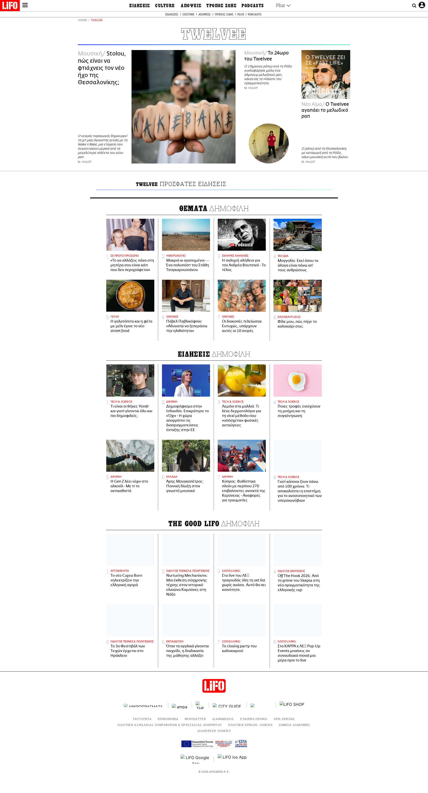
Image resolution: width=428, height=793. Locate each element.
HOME (82, 20)
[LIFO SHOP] (292, 705)
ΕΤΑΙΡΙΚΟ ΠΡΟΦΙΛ (254, 718)
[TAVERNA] (261, 705)
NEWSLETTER (195, 718)
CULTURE (165, 5)
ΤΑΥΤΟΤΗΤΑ (142, 718)
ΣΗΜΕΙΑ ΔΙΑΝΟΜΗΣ (294, 724)
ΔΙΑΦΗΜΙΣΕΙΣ (223, 718)
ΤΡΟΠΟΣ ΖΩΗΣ (221, 5)
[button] (25, 6)
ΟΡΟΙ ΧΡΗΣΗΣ (284, 718)
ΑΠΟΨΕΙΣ (191, 5)
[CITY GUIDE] (228, 705)
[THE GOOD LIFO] (200, 705)
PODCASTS (252, 5)
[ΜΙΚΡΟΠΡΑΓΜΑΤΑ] (144, 705)
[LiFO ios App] (232, 759)
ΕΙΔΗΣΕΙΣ (139, 5)
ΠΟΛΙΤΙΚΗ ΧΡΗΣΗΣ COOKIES (250, 724)
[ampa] (180, 705)
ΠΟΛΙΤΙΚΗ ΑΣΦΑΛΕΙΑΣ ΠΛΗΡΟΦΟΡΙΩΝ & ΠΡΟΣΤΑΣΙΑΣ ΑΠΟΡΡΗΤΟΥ (170, 724)
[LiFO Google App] (195, 759)
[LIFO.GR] (10, 6)
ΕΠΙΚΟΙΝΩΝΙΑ (168, 718)
